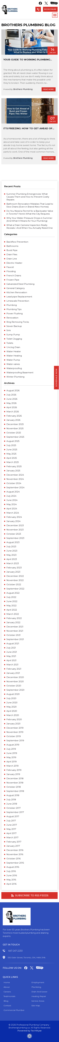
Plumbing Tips (13, 309)
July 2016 (11, 871)
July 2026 (11, 394)
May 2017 (11, 829)
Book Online (50, 9)
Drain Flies (11, 254)
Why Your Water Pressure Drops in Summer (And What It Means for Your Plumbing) (29, 219)
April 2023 (11, 559)
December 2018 (14, 778)
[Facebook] (40, 3)
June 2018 (11, 803)
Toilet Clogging (14, 338)
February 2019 (13, 770)
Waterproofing (14, 368)
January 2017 (13, 846)
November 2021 (14, 631)
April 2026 (11, 407)
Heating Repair (38, 996)
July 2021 (11, 647)
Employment (37, 982)
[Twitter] (46, 3)
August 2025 (12, 441)
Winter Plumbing (15, 376)
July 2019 (11, 749)
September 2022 (15, 588)
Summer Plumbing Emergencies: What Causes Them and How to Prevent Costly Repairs (27, 197)
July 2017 (11, 820)
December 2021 (14, 626)
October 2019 (13, 736)
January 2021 (13, 673)
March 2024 (12, 512)
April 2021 (11, 660)
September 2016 (15, 862)
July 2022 (11, 597)
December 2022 (15, 576)
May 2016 (11, 879)
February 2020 (14, 719)
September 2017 (15, 812)
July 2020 (11, 698)
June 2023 (11, 550)
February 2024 (14, 517)
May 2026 (11, 403)
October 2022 (13, 584)
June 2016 (11, 875)
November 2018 (14, 782)
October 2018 (13, 787)
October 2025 (13, 432)
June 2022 (11, 601)
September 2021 (15, 639)
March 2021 (12, 664)
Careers (7, 992)
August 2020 (13, 694)
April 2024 (11, 508)
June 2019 (11, 753)
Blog (6, 1001)
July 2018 (11, 799)
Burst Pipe (11, 250)
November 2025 (15, 428)
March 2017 (12, 837)
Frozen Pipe (12, 279)
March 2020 (12, 715)
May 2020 (11, 706)
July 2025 (11, 445)
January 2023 (13, 572)
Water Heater (13, 351)
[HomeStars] (54, 3)
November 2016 (14, 854)
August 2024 (13, 491)
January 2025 (13, 470)
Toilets (9, 343)
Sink (8, 330)
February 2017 (13, 841)
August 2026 (12, 390)
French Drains (13, 275)
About (7, 987)
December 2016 (14, 850)
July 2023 (11, 546)
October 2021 (13, 635)
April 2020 (11, 711)
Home (7, 982)
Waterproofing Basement (19, 372)
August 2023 (12, 542)
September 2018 (15, 791)
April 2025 (11, 458)
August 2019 (12, 744)
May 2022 (11, 605)
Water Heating (14, 355)
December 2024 (15, 475)
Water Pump (13, 360)
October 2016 (13, 858)
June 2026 (11, 399)
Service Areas (37, 1001)
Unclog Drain (13, 347)
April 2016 (11, 884)
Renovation (12, 317)
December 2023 (15, 525)
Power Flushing (14, 313)
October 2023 (13, 534)
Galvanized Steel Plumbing (20, 284)
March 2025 (12, 462)
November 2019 (14, 732)
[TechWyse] (29, 1036)
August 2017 (12, 816)
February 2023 (14, 567)
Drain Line (11, 258)
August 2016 (12, 867)
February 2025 (14, 466)
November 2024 (15, 479)
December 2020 (15, 677)
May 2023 (11, 555)
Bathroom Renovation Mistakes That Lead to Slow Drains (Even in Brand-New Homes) (29, 205)
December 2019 (14, 728)
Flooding (11, 271)
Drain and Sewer (39, 992)
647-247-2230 (15, 950)
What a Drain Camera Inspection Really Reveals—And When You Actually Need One (29, 226)
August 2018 (12, 795)
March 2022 (12, 614)
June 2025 (11, 449)
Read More (48, 89)
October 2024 (13, 483)
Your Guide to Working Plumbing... (27, 59)
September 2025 (15, 437)
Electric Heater (14, 263)
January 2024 (13, 521)
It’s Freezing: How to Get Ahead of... (28, 128)
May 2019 (11, 757)
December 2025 (15, 424)
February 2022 (14, 618)
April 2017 (11, 833)
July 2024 (11, 496)
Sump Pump (13, 334)
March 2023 (12, 563)
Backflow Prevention (17, 242)
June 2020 (11, 702)
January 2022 (13, 622)
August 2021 (12, 643)
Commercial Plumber (14, 1010)
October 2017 (13, 808)
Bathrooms (12, 246)
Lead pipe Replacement (19, 296)
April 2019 (11, 761)
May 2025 (11, 453)
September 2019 (15, 740)
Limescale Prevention (17, 301)
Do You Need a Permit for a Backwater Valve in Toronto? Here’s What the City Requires (29, 212)
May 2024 (11, 504)
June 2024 (11, 500)
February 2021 (13, 669)
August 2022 (12, 593)
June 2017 (11, 825)
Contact (7, 1005)
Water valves (13, 364)
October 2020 (13, 685)
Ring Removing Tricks (17, 322)
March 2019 (12, 765)
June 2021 (11, 652)
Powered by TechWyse (29, 1030)
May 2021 (11, 656)
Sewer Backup (14, 326)
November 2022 (15, 580)
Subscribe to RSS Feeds (32, 895)
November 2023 (15, 529)
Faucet (10, 267)
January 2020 (13, 723)
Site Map (35, 1005)
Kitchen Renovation (16, 292)
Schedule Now (56, 378)
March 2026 (12, 411)
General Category (15, 288)
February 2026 (14, 415)
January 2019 (13, 774)
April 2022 (11, 609)
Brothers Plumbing (23, 89)
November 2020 (15, 681)
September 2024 (15, 487)
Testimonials (9, 996)
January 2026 (13, 420)
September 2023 (15, 538)
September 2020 (15, 690)
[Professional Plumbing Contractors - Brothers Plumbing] (10, 9)
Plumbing (11, 305)
